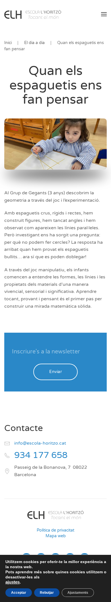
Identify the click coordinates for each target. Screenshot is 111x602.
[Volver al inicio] (32, 14)
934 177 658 (40, 455)
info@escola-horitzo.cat (40, 443)
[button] (104, 14)
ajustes (12, 582)
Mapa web (56, 536)
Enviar (55, 371)
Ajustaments (77, 593)
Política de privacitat (55, 530)
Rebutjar (47, 593)
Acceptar (18, 593)
